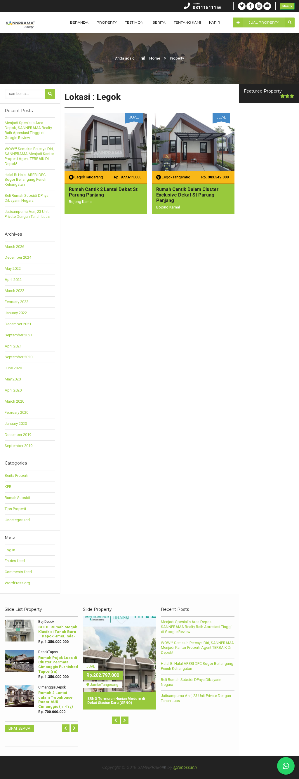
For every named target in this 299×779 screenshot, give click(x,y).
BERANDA (79, 22)
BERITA (159, 22)
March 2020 (14, 401)
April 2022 (13, 279)
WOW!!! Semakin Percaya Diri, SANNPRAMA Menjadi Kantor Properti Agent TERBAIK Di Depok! (29, 156)
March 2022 (14, 290)
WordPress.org (17, 583)
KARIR (214, 22)
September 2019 (18, 446)
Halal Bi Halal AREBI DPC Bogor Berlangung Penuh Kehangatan (25, 180)
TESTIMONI (134, 22)
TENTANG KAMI (187, 22)
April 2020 (13, 390)
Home (154, 58)
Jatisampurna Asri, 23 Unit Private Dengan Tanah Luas (27, 214)
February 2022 (16, 302)
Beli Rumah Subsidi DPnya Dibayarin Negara (26, 198)
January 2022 (16, 313)
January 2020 (16, 423)
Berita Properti (16, 475)
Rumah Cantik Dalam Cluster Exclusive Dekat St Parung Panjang (187, 195)
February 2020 (16, 412)
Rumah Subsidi (17, 497)
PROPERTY (107, 22)
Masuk (287, 6)
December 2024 (18, 257)
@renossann (185, 767)
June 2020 (13, 368)
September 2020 (18, 357)
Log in (10, 550)
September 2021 (18, 335)
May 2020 (13, 379)
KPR (8, 486)
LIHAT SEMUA (19, 728)
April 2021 (13, 346)
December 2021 (18, 324)
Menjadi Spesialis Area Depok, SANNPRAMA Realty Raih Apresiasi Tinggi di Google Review (28, 130)
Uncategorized (17, 520)
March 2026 (14, 246)
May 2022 (13, 268)
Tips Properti (15, 509)
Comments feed (18, 572)
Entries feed (15, 561)
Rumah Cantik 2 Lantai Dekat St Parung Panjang (103, 192)
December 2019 (18, 434)
